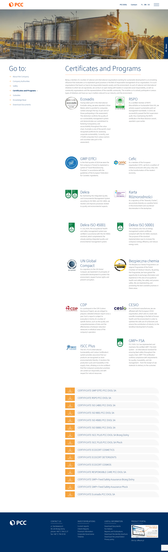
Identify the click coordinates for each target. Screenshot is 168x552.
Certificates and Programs (24, 90)
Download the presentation (114, 537)
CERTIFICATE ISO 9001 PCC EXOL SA (96, 412)
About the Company (21, 76)
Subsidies (16, 95)
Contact (134, 5)
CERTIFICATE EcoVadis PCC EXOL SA (96, 494)
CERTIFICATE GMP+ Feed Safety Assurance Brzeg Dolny (106, 479)
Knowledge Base (19, 100)
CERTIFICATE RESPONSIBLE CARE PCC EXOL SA (102, 472)
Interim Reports (83, 529)
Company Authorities (21, 81)
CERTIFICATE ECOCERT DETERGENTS (97, 457)
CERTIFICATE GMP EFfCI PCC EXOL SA (97, 390)
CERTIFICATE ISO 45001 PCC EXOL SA (96, 420)
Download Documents (22, 104)
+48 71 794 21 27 (62, 531)
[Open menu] (156, 4)
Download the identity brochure (116, 534)
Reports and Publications (113, 531)
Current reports (83, 526)
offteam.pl (140, 540)
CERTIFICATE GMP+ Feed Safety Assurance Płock (103, 486)
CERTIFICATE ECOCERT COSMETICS (96, 449)
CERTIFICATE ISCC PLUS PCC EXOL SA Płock (100, 442)
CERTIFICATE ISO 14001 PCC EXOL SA (96, 405)
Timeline (81, 537)
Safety (15, 86)
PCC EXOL (123, 5)
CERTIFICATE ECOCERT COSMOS (94, 464)
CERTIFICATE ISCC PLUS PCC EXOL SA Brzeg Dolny (103, 435)
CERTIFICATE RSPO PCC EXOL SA (94, 398)
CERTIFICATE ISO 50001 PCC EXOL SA (96, 427)
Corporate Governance (86, 534)
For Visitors (108, 529)
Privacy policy (109, 539)
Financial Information (85, 531)
